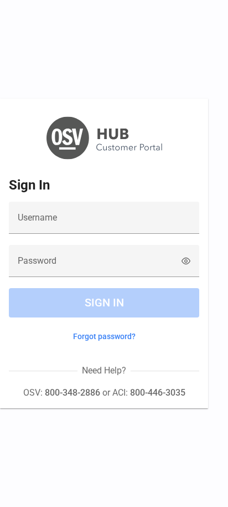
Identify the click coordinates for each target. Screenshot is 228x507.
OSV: (61, 392)
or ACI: (142, 392)
